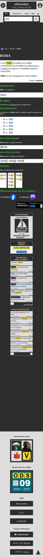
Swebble (13, 267)
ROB (11, 119)
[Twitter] (34, 207)
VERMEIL (25, 319)
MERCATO (25, 331)
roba (4, 147)
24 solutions (13, 105)
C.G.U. (21, 512)
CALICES (14, 269)
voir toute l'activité (28, 304)
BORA (3, 95)
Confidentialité (21, 521)
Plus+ (30, 271)
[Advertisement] (21, 33)
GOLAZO (18, 327)
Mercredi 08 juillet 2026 (17, 299)
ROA (11, 175)
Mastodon (27, 543)
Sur (5, 197)
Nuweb (26, 552)
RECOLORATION (20, 312)
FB (21, 543)
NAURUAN (18, 293)
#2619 (25, 273)
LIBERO (18, 338)
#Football (21, 325)
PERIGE (13, 280)
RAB (11, 126)
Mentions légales (21, 503)
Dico (6, 49)
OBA (11, 132)
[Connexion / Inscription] (40, 5)
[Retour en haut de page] (38, 552)
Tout (27, 275)
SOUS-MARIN (23, 349)
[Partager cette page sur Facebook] (31, 206)
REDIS (20, 262)
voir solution (22, 252)
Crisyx (13, 273)
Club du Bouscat (15, 297)
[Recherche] (36, 19)
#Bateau (19, 343)
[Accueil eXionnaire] (2, 49)
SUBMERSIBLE (27, 347)
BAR (11, 122)
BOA (11, 129)
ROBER (12, 49)
